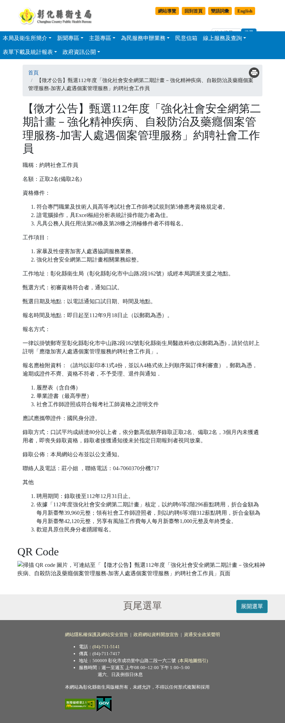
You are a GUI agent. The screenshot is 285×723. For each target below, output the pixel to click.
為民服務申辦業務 (143, 38)
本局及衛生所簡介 (25, 38)
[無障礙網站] (81, 703)
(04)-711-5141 (106, 646)
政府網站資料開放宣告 (156, 634)
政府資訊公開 (79, 52)
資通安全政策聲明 (202, 634)
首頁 (33, 72)
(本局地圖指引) (193, 660)
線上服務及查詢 (222, 38)
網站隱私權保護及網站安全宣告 (96, 634)
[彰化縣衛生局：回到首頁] (56, 15)
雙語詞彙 (220, 11)
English (244, 11)
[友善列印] (254, 72)
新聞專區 (68, 38)
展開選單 (252, 606)
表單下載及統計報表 (28, 52)
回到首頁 (194, 11)
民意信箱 (186, 38)
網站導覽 (167, 11)
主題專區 (100, 38)
